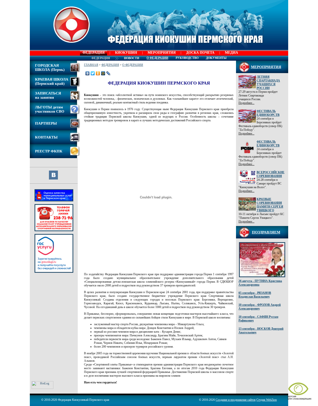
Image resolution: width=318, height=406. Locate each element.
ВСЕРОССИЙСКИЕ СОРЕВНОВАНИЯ (270, 174)
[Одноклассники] (98, 73)
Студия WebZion (266, 400)
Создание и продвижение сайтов (236, 400)
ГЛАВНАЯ (91, 65)
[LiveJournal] (108, 73)
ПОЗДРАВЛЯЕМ (266, 232)
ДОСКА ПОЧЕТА (200, 52)
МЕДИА (231, 52)
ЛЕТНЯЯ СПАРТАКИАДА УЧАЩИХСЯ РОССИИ (268, 82)
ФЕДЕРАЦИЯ (93, 52)
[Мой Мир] (103, 73)
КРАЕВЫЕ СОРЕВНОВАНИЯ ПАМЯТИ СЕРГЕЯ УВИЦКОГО (270, 204)
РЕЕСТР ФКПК (48, 151)
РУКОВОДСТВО (187, 58)
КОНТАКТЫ (46, 137)
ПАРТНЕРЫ (46, 123)
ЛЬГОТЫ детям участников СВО (49, 109)
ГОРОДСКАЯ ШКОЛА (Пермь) (50, 67)
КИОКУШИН (126, 52)
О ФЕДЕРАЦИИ (132, 65)
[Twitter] (92, 73)
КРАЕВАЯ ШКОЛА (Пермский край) (51, 81)
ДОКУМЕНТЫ (216, 58)
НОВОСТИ (131, 58)
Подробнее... (246, 103)
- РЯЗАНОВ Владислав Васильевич (254, 294)
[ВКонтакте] (87, 73)
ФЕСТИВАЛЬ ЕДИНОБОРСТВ (268, 113)
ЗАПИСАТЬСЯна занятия (48, 95)
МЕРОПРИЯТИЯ (162, 52)
